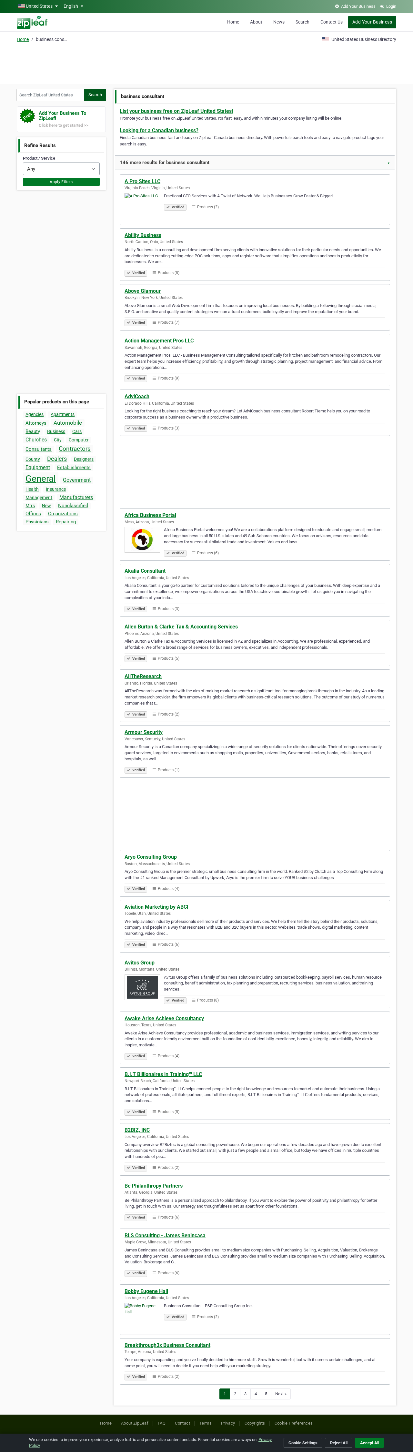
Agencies (34, 414)
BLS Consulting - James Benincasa (165, 1235)
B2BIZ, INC (137, 1130)
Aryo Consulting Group (151, 857)
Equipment (37, 467)
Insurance (56, 489)
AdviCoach (137, 396)
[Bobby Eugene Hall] (144, 1317)
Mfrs (30, 505)
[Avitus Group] (144, 988)
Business (56, 431)
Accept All (369, 1442)
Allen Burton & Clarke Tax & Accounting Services (181, 627)
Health (32, 489)
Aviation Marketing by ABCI (156, 907)
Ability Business (143, 235)
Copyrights (255, 1423)
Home (233, 22)
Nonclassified (73, 506)
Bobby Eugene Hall (146, 1291)
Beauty (32, 431)
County (32, 459)
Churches (36, 440)
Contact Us (331, 22)
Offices (33, 514)
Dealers (57, 458)
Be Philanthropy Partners (154, 1186)
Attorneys (35, 423)
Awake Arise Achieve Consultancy (164, 1018)
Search (302, 22)
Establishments (74, 467)
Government (77, 480)
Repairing (66, 522)
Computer (79, 439)
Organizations (63, 514)
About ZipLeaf (134, 1423)
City (58, 439)
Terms (205, 1423)
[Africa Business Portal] (144, 541)
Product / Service (39, 158)
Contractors (75, 448)
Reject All (339, 1442)
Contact (182, 1423)
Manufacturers (76, 497)
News (279, 22)
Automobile (68, 423)
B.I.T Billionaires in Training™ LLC (163, 1074)
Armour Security (144, 732)
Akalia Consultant (145, 571)
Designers (84, 459)
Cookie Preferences (294, 1423)
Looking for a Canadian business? (159, 130)
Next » (281, 1393)
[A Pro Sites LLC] (144, 207)
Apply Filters (61, 182)
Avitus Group (140, 963)
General (40, 478)
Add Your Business (372, 22)
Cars (77, 431)
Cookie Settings (302, 1442)
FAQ (162, 1423)
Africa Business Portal (150, 515)
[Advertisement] (206, 65)
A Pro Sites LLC (142, 181)
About (256, 22)
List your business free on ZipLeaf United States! (176, 111)
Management (38, 497)
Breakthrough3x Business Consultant (167, 1345)
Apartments (63, 414)
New (46, 505)
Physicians (37, 522)
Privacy (228, 1423)
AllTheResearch (143, 676)
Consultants (38, 449)
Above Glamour (143, 291)
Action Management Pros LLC (159, 341)
